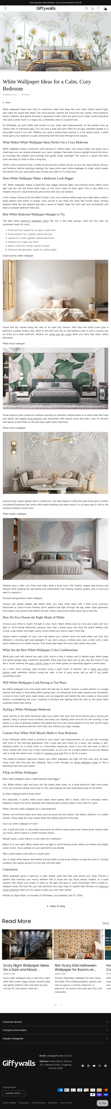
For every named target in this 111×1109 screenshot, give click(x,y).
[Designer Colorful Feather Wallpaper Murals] (55, 579)
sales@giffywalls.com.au (56, 1055)
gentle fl (24, 418)
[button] (5, 9)
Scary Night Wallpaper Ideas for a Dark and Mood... (26, 967)
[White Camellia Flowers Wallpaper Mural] (55, 409)
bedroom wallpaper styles (35, 220)
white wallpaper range (86, 762)
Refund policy (53, 1103)
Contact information (39, 1103)
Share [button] (8, 102)
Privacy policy (24, 1103)
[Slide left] (50, 1005)
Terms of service (66, 1103)
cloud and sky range (60, 334)
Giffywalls (12, 1103)
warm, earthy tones (39, 663)
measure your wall (53, 753)
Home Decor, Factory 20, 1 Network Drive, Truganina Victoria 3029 (55, 1064)
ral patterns (36, 418)
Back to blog (57, 906)
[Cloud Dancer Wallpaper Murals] (55, 321)
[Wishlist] (99, 8)
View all (105, 923)
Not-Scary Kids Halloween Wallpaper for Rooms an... (76, 967)
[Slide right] (61, 1005)
